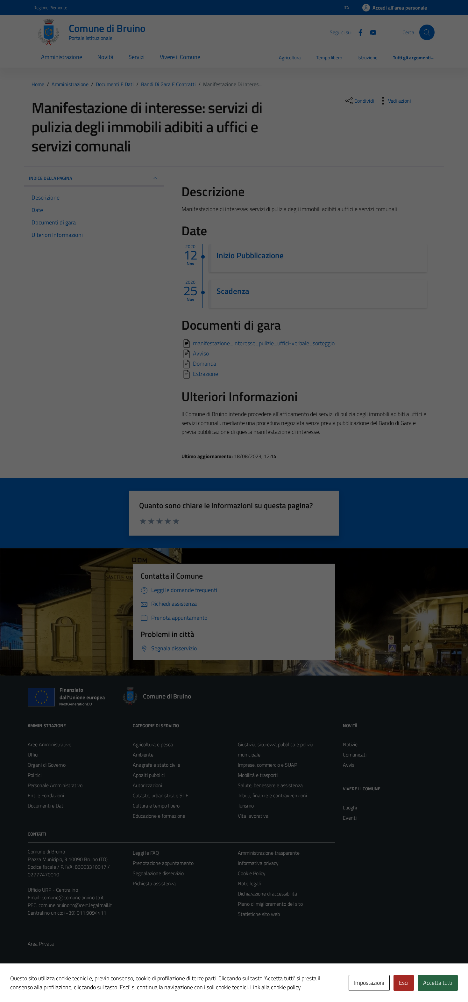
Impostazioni (369, 982)
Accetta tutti (437, 982)
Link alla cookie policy (275, 987)
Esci (403, 982)
